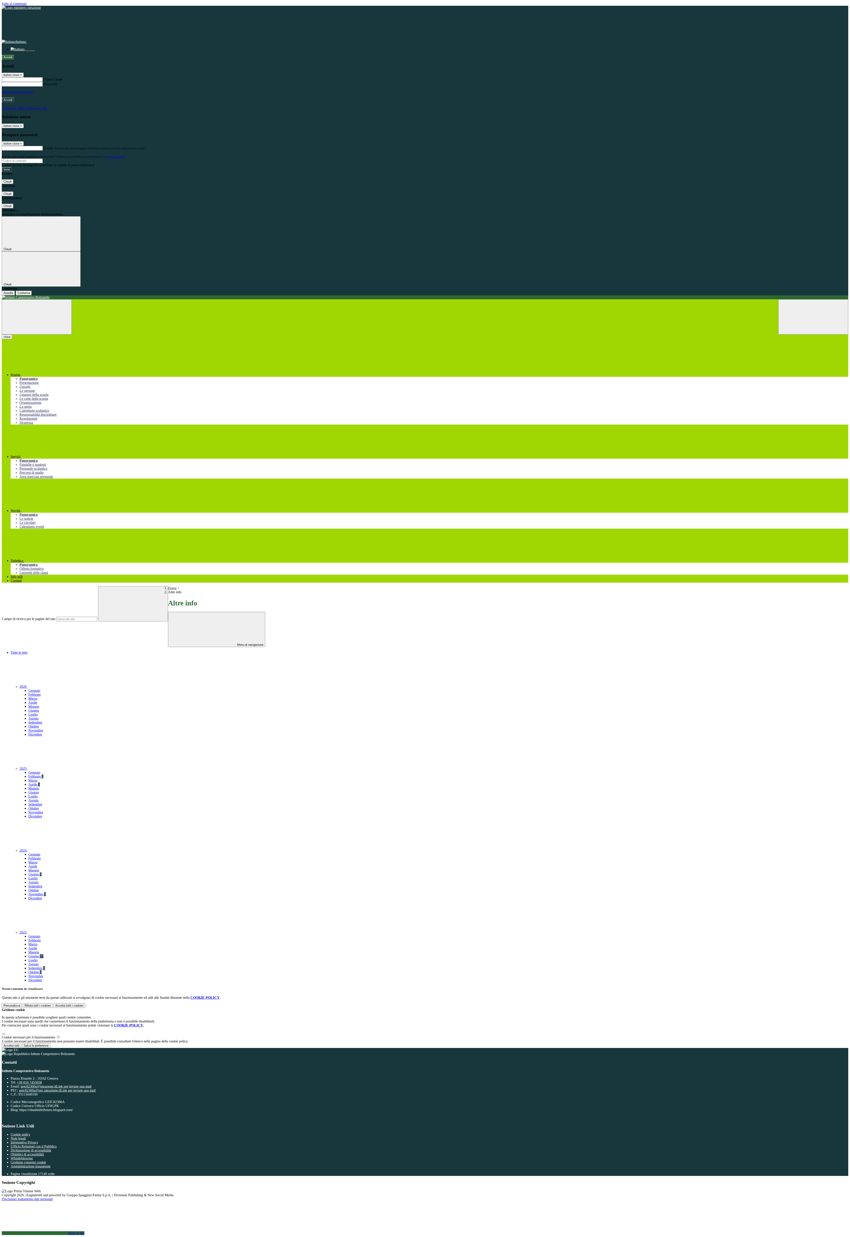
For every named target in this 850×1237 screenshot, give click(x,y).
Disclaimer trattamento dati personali (27, 1199)
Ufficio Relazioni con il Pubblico (34, 1146)
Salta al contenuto (14, 4)
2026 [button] (23, 686)
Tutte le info (19, 652)
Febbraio (34, 694)
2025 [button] (23, 768)
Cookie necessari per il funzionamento (29, 1037)
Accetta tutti (69, 1005)
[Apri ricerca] (813, 316)
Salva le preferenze (36, 1045)
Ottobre (33, 726)
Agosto (33, 718)
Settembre (35, 722)
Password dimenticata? (18, 92)
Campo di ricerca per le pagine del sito (28, 619)
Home (172, 588)
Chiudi (8, 181)
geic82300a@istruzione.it (56, 1086)
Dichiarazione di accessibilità (31, 1150)
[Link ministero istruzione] (21, 8)
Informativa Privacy (24, 1142)
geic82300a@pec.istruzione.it (57, 1090)
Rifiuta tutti (38, 1005)
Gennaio (34, 690)
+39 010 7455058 (29, 1082)
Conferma (23, 293)
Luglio (33, 714)
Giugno (33, 710)
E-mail (48, 148)
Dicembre (35, 734)
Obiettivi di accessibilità (27, 1154)
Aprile (32, 702)
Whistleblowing (22, 1158)
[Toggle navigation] (37, 316)
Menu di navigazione (249, 644)
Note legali (18, 1138)
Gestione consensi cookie (28, 1162)
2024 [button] (23, 850)
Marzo (32, 698)
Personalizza (12, 1005)
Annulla (8, 293)
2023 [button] (23, 932)
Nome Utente (53, 79)
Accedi (8, 57)
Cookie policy (20, 1134)
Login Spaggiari (115, 156)
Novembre (35, 730)
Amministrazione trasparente (30, 1166)
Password (50, 84)
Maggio (33, 706)
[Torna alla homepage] (425, 297)
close (7, 336)
